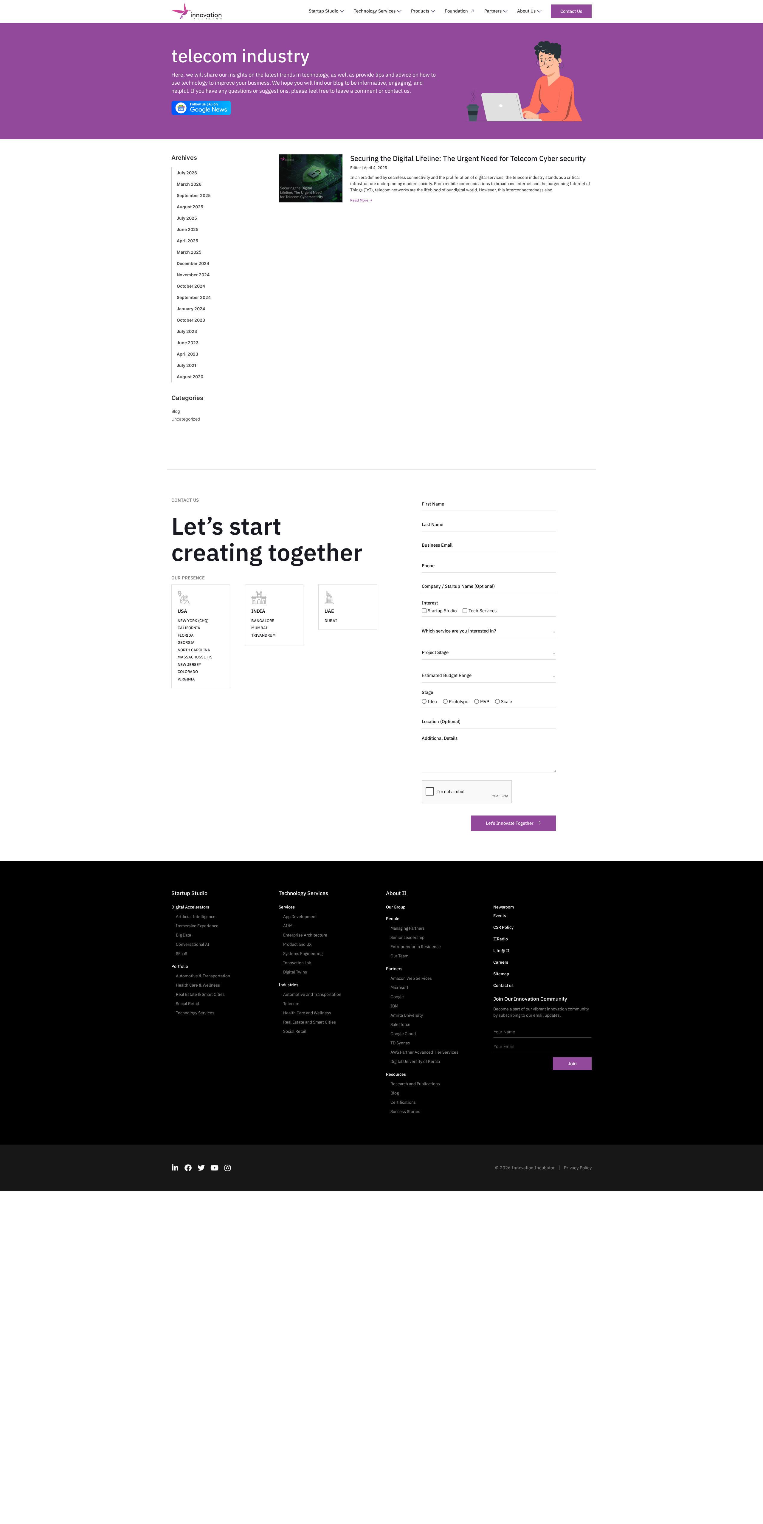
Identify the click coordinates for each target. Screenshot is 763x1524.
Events (499, 915)
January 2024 (191, 308)
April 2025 (187, 240)
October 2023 (191, 320)
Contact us (503, 985)
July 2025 (187, 218)
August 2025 (190, 206)
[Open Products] (433, 11)
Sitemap (501, 973)
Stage (427, 692)
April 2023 (187, 353)
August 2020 (190, 376)
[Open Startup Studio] (342, 11)
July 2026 (187, 172)
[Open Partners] (505, 11)
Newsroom (503, 907)
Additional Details (440, 738)
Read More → (361, 200)
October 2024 (191, 286)
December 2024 (193, 263)
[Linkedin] (175, 1167)
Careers (500, 962)
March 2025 (189, 252)
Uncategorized (185, 418)
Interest (430, 603)
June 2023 (187, 342)
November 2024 (193, 274)
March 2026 (189, 184)
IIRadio (500, 939)
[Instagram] (227, 1167)
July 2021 (186, 365)
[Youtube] (214, 1167)
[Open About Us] (539, 11)
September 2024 (194, 297)
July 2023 (187, 331)
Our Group (395, 907)
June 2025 (187, 229)
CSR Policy (503, 927)
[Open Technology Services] (399, 11)
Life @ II (501, 950)
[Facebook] (188, 1167)
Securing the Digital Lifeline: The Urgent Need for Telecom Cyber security (468, 158)
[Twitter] (201, 1167)
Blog (175, 411)
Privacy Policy (578, 1167)
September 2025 (194, 195)
